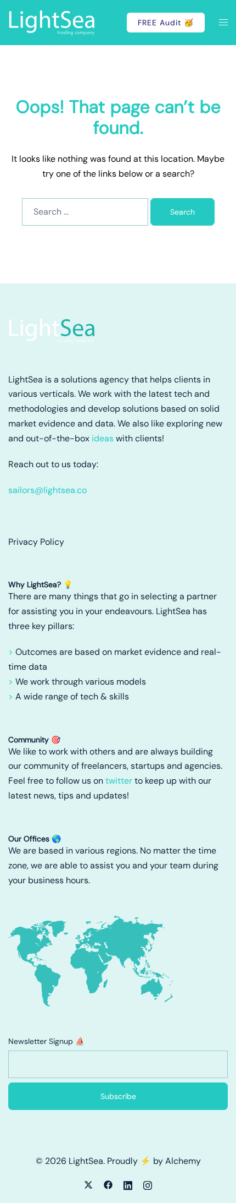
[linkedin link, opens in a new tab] (127, 1184)
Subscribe (118, 1096)
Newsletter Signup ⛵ (46, 1041)
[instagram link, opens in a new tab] (147, 1184)
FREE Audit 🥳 (166, 23)
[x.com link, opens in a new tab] (88, 1184)
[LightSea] (51, 22)
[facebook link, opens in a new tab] (108, 1184)
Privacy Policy (36, 542)
